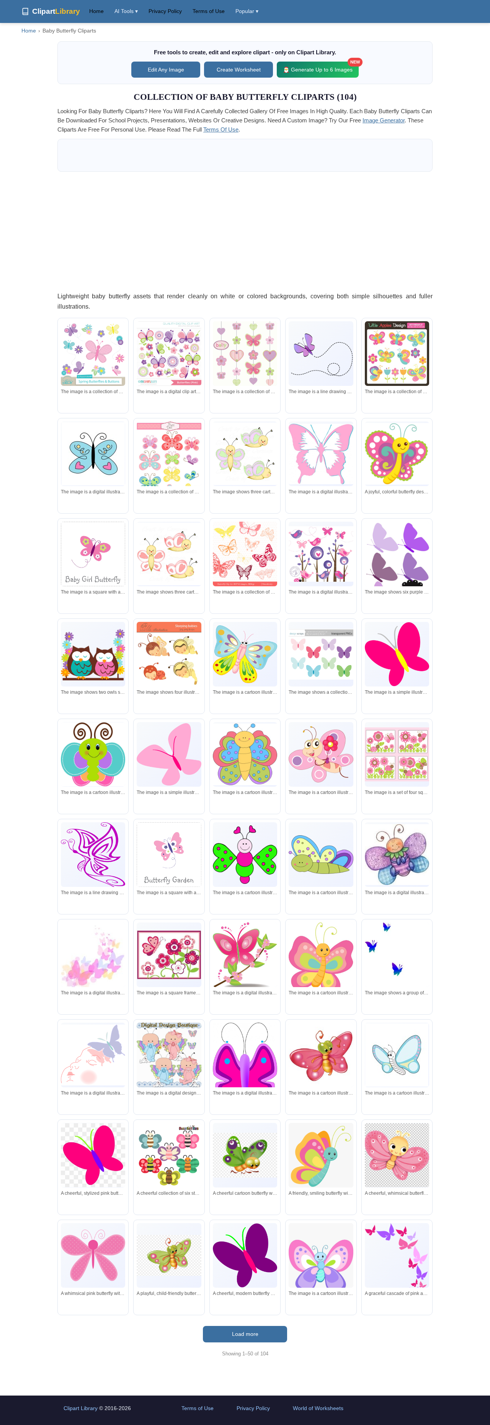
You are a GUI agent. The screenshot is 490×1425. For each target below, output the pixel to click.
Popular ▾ (246, 11)
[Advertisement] (245, 231)
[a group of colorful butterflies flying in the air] (397, 975)
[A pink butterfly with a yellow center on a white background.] (397, 654)
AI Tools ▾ (126, 11)
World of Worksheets (318, 1408)
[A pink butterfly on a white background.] (169, 754)
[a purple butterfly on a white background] (321, 353)
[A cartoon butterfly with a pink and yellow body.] (245, 654)
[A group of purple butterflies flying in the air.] (397, 566)
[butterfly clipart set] (397, 353)
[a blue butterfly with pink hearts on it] (93, 453)
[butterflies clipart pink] (169, 353)
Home (96, 11)
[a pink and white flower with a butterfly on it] (169, 955)
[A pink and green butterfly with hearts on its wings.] (245, 854)
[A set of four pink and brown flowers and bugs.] (397, 754)
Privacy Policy (165, 11)
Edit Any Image (166, 70)
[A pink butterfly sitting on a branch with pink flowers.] (245, 956)
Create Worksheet (239, 70)
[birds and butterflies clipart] (321, 553)
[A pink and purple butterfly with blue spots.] (245, 1068)
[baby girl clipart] (169, 1055)
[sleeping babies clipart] (169, 654)
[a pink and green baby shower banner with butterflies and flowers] (245, 353)
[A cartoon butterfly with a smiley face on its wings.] (321, 1266)
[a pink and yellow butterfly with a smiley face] (321, 959)
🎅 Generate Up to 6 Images (321, 67)
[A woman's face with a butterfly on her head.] (93, 1055)
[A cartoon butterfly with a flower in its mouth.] (321, 754)
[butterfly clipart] (169, 460)
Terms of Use (209, 11)
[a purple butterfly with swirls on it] (93, 862)
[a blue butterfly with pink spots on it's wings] (396, 1055)
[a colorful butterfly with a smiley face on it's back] (245, 754)
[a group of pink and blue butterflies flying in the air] (93, 954)
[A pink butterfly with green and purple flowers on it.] (93, 554)
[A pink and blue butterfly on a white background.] (321, 454)
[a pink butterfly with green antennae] (321, 1055)
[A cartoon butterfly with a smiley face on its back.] (321, 854)
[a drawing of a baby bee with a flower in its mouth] (397, 854)
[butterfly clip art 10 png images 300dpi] (245, 554)
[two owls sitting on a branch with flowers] (93, 654)
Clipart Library (81, 1408)
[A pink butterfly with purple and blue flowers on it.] (169, 854)
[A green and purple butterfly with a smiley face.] (93, 754)
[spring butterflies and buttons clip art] (93, 353)
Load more (245, 1334)
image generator (384, 120)
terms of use (220, 129)
